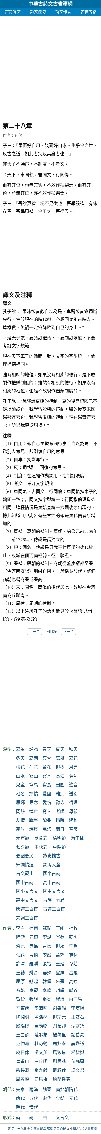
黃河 (73, 776)
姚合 (33, 972)
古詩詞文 (13, 12)
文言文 (62, 1117)
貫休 (73, 955)
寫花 (73, 758)
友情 (20, 820)
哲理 (73, 802)
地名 (20, 793)
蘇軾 (46, 928)
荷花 (33, 767)
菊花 (46, 767)
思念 (33, 802)
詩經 (33, 829)
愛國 (46, 793)
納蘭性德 (61, 1079)
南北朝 (62, 1089)
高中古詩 (52, 882)
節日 (60, 829)
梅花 (20, 767)
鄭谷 (73, 990)
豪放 (20, 829)
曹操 (46, 946)
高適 (73, 981)
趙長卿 (22, 1070)
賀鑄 (20, 999)
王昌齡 (22, 1034)
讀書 (46, 820)
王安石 (77, 1017)
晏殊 (46, 972)
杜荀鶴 (41, 1043)
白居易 (75, 999)
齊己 (20, 946)
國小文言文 (27, 891)
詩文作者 (63, 12)
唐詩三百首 (27, 909)
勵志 (60, 802)
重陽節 (59, 847)
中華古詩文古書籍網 (50, 4)
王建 (60, 963)
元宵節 (22, 838)
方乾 (20, 990)
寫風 (60, 758)
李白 (20, 928)
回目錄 (51, 632)
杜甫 (33, 928)
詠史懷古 (52, 855)
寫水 (46, 776)
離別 (60, 793)
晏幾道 (77, 1043)
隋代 (73, 1089)
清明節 (59, 838)
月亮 (73, 767)
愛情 (46, 802)
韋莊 (73, 963)
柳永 (60, 946)
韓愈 (73, 937)
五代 (33, 1098)
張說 (33, 999)
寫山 (33, 776)
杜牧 (73, 928)
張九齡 (41, 1070)
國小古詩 (52, 873)
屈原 (20, 981)
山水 (20, 776)
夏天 (60, 749)
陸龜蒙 (41, 1034)
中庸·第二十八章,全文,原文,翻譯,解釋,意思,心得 (35, 1129)
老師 (60, 811)
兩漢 (33, 1089)
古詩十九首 (54, 900)
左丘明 (41, 1061)
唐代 (20, 1098)
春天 (46, 749)
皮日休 (22, 1052)
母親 (73, 811)
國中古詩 (25, 882)
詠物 (33, 749)
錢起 (33, 981)
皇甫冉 (22, 1061)
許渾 (20, 963)
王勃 (20, 972)
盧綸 (60, 972)
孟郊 (60, 955)
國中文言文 (54, 891)
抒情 (33, 793)
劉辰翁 (59, 1061)
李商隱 (77, 1008)
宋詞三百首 (27, 918)
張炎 (46, 999)
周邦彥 (59, 1043)
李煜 (46, 937)
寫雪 (46, 758)
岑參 (60, 937)
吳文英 (41, 1052)
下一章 (68, 632)
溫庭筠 (77, 1026)
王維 (60, 928)
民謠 (46, 829)
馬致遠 (59, 1052)
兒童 (20, 784)
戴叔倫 (59, 1070)
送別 (73, 793)
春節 (73, 829)
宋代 (46, 1098)
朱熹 (60, 981)
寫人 (46, 811)
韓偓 (46, 981)
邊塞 (73, 784)
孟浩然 (41, 1017)
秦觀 (33, 990)
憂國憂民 (25, 855)
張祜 (46, 963)
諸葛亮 (77, 1034)
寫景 (20, 749)
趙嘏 (60, 990)
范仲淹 (22, 1043)
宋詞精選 (25, 864)
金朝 (60, 1098)
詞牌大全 (52, 864)
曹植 (33, 955)
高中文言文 (27, 900)
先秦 (20, 1089)
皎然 (46, 955)
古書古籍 (88, 12)
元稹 (33, 937)
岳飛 (73, 972)
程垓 (60, 999)
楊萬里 (59, 1034)
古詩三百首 (54, 909)
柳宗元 (59, 1017)
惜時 (60, 820)
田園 (60, 784)
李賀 (73, 946)
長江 (60, 776)
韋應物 (41, 1026)
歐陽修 (22, 1026)
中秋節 (41, 847)
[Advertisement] (50, 66)
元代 (73, 1098)
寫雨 (33, 758)
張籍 (20, 955)
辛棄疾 (22, 1008)
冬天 (20, 758)
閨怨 (20, 811)
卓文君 (77, 1070)
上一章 (34, 632)
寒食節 (41, 838)
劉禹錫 (59, 1008)
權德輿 (77, 1052)
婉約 (73, 820)
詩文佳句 (38, 12)
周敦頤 (22, 1079)
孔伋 (18, 135)
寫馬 (46, 784)
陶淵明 (22, 1017)
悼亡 (33, 811)
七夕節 (22, 847)
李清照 (41, 1008)
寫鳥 (33, 784)
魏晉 (46, 1089)
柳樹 (60, 767)
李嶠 (46, 990)
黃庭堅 (77, 1061)
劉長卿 (59, 1026)
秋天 (73, 749)
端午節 (77, 838)
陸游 (20, 937)
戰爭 (33, 820)
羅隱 (33, 963)
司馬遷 (41, 1079)
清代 (33, 1107)
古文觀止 (25, 873)
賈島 (33, 946)
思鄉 (20, 802)
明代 (20, 1107)
